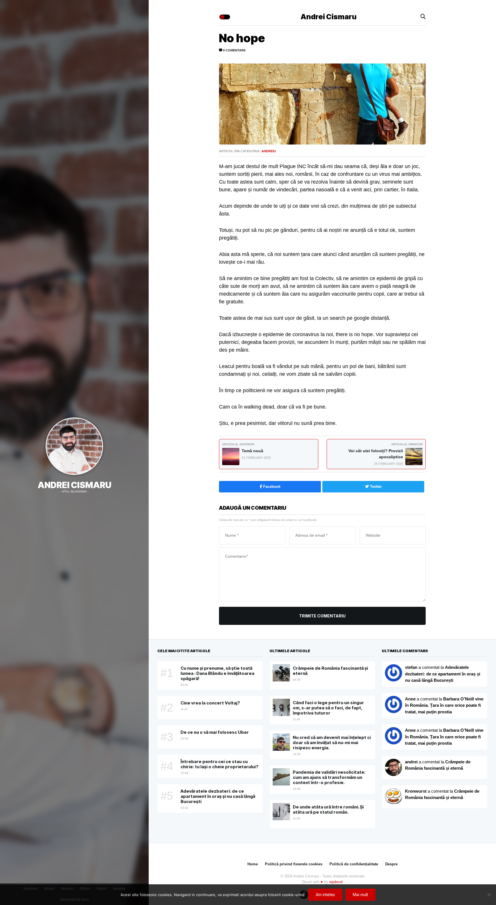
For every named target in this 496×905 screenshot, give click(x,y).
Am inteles (325, 894)
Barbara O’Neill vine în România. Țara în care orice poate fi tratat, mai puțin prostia (444, 705)
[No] (489, 895)
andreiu (268, 151)
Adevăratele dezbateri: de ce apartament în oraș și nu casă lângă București (442, 674)
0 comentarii (233, 50)
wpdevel (336, 882)
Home (252, 864)
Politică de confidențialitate (354, 864)
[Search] (423, 17)
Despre (391, 864)
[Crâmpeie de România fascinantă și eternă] (393, 796)
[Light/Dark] (224, 17)
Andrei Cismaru (74, 485)
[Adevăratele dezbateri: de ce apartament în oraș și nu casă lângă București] (393, 704)
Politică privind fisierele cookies (293, 864)
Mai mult (360, 894)
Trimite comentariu (322, 615)
